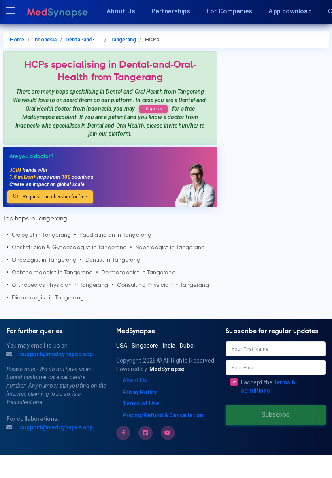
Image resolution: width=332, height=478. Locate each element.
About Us (120, 11)
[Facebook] (123, 432)
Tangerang (123, 39)
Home (17, 39)
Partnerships (170, 11)
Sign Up (153, 108)
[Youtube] (167, 432)
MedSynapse (166, 369)
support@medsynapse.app (56, 354)
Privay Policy (140, 392)
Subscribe (276, 414)
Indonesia (45, 39)
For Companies (229, 11)
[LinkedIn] (145, 432)
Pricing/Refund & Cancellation (163, 415)
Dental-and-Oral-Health (94, 39)
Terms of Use (141, 403)
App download (289, 11)
